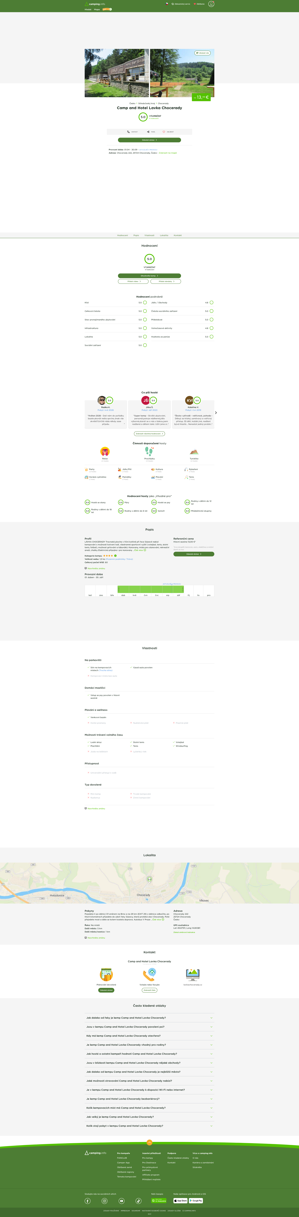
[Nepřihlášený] (211, 4)
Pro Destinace (149, 1162)
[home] (95, 1153)
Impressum (125, 1211)
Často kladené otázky (178, 1158)
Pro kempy (147, 1158)
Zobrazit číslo (149, 990)
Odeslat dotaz (148, 140)
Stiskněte (197, 1167)
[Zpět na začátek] (149, 1142)
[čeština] (167, 4)
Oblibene (201, 4)
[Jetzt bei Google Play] (196, 1200)
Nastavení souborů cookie (154, 1211)
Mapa (97, 9)
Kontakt (171, 1162)
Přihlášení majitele (151, 1179)
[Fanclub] (107, 9)
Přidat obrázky (165, 281)
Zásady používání (111, 1211)
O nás (195, 1158)
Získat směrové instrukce (184, 932)
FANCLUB (122, 1158)
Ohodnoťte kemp (148, 276)
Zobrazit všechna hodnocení (148, 434)
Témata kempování (126, 1176)
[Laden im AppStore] (180, 1200)
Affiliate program (150, 1174)
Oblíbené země (124, 1167)
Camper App (123, 1162)
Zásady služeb (174, 1211)
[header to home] (95, 4)
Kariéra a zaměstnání (203, 1162)
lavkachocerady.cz (192, 984)
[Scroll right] (215, 412)
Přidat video (133, 281)
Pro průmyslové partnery (150, 1168)
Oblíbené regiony (125, 1172)
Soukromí (136, 1211)
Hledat (88, 9)
